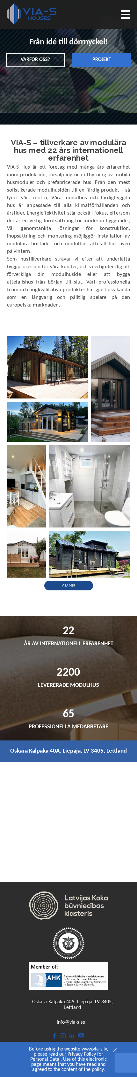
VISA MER (68, 586)
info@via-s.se (71, 1022)
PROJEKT (101, 59)
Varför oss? (35, 59)
